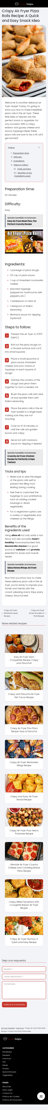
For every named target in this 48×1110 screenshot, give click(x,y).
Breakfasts (7, 1052)
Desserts (6, 1055)
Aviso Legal (7, 1090)
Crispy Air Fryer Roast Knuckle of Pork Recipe (36, 613)
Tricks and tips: (24, 169)
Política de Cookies (10, 1096)
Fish (4, 1062)
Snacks (5, 1068)
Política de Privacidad (12, 1100)
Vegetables (7, 1075)
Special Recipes (9, 1072)
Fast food (6, 1058)
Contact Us (7, 1093)
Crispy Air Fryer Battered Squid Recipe (11, 613)
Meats (5, 1065)
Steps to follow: (21, 164)
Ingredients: (19, 161)
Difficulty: (18, 157)
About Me (6, 1086)
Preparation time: (21, 153)
